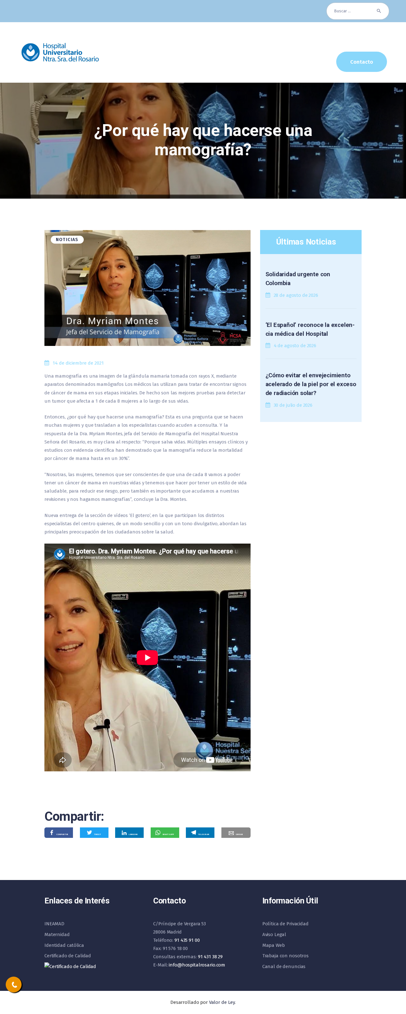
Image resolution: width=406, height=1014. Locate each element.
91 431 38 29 (210, 957)
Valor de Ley (222, 1002)
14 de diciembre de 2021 (78, 363)
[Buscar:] (358, 11)
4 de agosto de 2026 (295, 345)
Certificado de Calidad (67, 956)
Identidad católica (64, 945)
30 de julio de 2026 (293, 405)
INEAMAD (54, 924)
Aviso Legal (274, 934)
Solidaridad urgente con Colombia (297, 279)
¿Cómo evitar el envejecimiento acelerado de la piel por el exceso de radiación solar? (310, 384)
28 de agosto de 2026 (296, 295)
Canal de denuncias (284, 966)
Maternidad (57, 934)
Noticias (67, 239)
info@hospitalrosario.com (197, 965)
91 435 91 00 (187, 940)
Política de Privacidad (285, 924)
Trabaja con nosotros (285, 956)
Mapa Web (273, 945)
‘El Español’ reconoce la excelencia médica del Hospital (310, 329)
